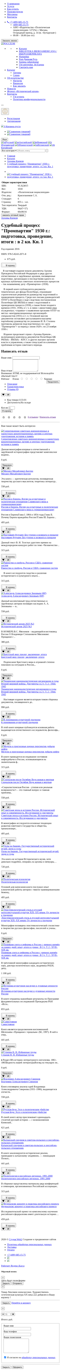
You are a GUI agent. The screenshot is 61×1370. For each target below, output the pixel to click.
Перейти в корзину (21, 1303)
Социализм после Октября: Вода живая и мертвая (26, 782)
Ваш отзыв (6, 370)
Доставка (11, 1247)
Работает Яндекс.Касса (12, 1266)
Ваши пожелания (12, 1337)
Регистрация (13, 118)
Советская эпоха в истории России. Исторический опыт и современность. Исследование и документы (29, 816)
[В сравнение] (8, 394)
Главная (11, 156)
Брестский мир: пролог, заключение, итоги (22, 657)
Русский (9, 142)
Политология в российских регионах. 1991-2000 (25, 1178)
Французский (26, 145)
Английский (25, 142)
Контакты (12, 17)
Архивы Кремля (15, 161)
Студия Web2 (15, 1239)
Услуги (10, 6)
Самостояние (8, 1024)
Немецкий (42, 142)
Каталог (23, 48)
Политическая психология (14, 882)
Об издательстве (15, 78)
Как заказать (19, 86)
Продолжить (53, 382)
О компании (13, 3)
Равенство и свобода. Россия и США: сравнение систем (29, 568)
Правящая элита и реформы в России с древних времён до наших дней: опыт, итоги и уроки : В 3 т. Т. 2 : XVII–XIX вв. (29, 955)
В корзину (10, 265)
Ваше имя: (6, 357)
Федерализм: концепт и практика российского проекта (29, 1206)
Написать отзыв (48, 417)
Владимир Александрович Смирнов (19, 1081)
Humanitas (24, 56)
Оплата (11, 1250)
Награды (17, 80)
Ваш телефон (10, 1331)
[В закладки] (3, 394)
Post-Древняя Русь (28, 59)
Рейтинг (5, 379)
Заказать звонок (9, 41)
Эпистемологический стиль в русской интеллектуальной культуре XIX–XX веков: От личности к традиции (30, 919)
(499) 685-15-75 (20, 24)
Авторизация (13, 121)
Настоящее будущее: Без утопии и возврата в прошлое (28, 537)
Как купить (13, 9)
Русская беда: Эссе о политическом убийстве (24, 1112)
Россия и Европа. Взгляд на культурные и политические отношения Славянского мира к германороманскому (29, 508)
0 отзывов (33, 417)
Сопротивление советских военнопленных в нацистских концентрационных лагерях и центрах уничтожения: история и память (30, 442)
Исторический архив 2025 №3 (16, 626)
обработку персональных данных (38, 1357)
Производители (15, 11)
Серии (16, 75)
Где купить (18, 96)
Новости (11, 88)
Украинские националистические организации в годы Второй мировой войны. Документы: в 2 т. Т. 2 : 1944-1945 (28, 692)
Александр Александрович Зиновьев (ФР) (22, 596)
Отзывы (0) (13, 389)
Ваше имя (8, 1325)
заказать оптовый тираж (13, 215)
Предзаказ (7, 465)
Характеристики (15, 386)
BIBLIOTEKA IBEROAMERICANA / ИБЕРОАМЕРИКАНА (38, 52)
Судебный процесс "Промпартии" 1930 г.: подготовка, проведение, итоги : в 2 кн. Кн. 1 (30, 165)
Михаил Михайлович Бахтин (16, 473)
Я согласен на (31, 1357)
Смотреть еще (26, 67)
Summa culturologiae (29, 62)
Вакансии (18, 83)
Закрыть (6, 1283)
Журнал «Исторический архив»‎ (23, 91)
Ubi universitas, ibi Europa (31, 64)
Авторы (17, 72)
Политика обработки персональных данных (29, 1244)
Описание (12, 384)
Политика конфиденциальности (29, 99)
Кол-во (4, 407)
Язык (4, 139)
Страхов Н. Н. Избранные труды (17, 1055)
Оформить (17, 1367)
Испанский (43, 145)
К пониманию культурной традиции (19, 722)
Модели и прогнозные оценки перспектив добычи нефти (30, 751)
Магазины (12, 14)
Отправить (17, 1283)
